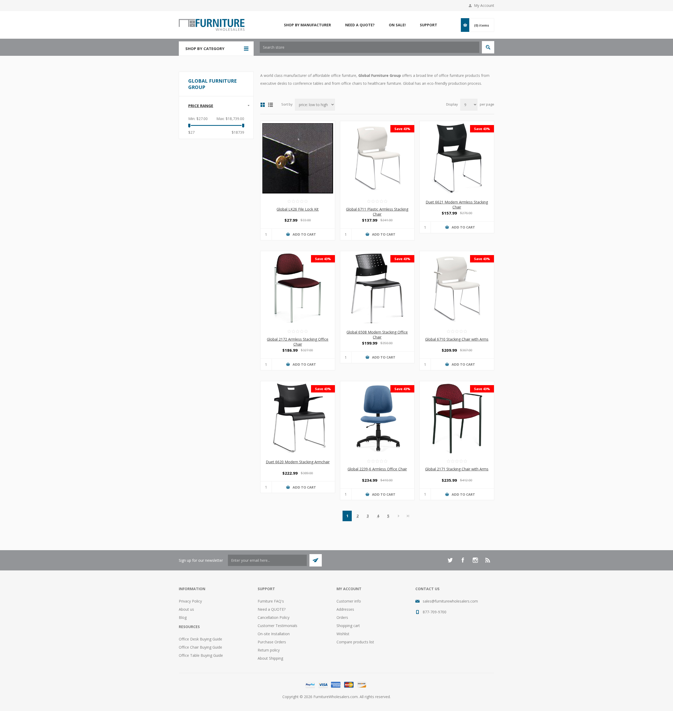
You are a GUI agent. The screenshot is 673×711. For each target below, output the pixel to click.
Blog (183, 617)
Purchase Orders (272, 641)
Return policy (269, 650)
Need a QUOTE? (271, 609)
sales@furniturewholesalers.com (450, 601)
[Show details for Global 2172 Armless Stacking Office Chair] (298, 288)
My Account (484, 5)
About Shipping (270, 658)
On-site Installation (274, 633)
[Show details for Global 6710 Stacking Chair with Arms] (457, 288)
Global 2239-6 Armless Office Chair (377, 468)
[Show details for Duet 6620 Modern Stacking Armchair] (298, 418)
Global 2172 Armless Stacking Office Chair (297, 342)
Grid (262, 105)
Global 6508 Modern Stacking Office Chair (377, 335)
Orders (342, 617)
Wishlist (342, 633)
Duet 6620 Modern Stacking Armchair (298, 461)
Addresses (345, 609)
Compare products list (355, 641)
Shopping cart (348, 625)
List (270, 105)
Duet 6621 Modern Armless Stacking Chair (457, 205)
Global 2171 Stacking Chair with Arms (456, 468)
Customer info (348, 601)
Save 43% (402, 128)
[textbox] (369, 47)
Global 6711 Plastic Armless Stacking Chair (377, 212)
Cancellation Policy (273, 617)
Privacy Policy (190, 601)
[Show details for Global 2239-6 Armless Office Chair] (377, 418)
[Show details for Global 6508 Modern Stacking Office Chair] (377, 288)
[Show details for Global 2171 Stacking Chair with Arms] (457, 418)
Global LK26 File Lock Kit (298, 209)
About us (186, 609)
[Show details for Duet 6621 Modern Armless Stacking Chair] (457, 158)
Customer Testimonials (277, 625)
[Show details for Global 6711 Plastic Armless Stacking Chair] (377, 158)
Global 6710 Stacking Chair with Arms (456, 339)
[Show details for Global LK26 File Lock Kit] (298, 158)
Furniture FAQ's (271, 601)
